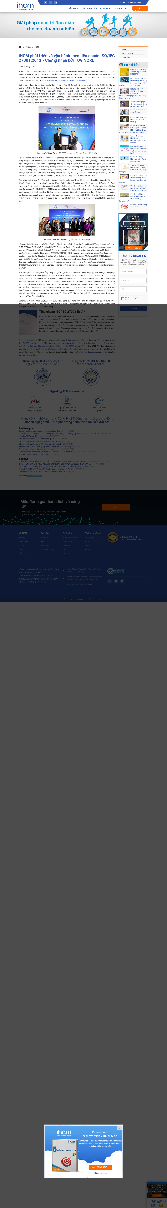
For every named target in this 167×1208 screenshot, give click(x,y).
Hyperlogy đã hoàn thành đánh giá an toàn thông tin (66, 80)
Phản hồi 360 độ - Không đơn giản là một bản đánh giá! (138, 159)
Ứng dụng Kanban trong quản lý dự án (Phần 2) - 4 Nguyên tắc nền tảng (138, 188)
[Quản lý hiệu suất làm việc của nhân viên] (133, 232)
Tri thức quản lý (127, 53)
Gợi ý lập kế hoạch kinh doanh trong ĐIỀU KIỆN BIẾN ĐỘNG (138, 72)
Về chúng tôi (89, 8)
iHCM (124, 49)
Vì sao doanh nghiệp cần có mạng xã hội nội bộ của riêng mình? (138, 104)
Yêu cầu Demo (138, 9)
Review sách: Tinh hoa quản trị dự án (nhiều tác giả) (138, 119)
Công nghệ (126, 57)
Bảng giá (104, 8)
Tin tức (117, 8)
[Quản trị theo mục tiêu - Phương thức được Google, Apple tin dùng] (83, 25)
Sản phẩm (74, 8)
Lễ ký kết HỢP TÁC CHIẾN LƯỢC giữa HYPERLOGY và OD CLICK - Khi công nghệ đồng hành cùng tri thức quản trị (132, 93)
